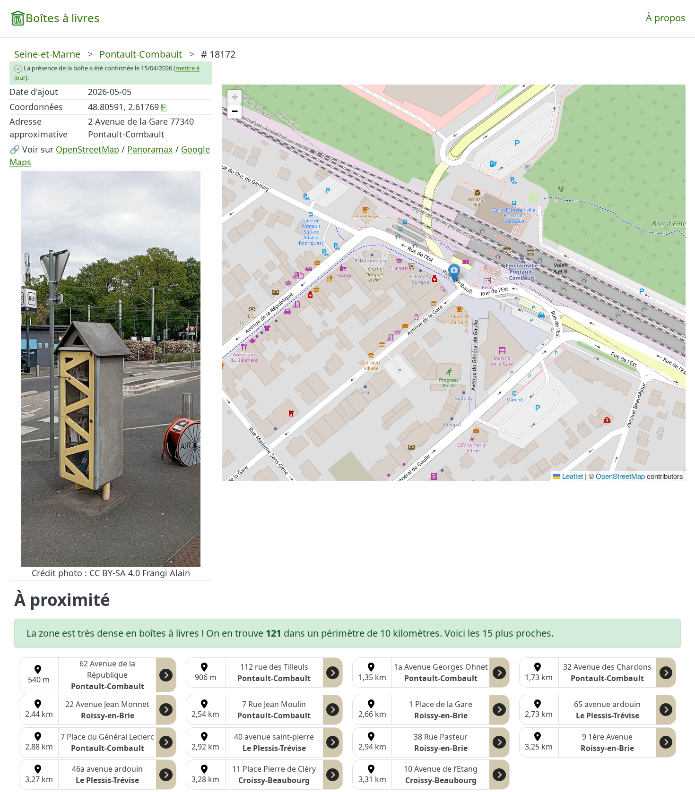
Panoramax (150, 149)
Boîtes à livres (63, 18)
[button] (454, 273)
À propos (666, 17)
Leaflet (571, 476)
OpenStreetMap (87, 149)
